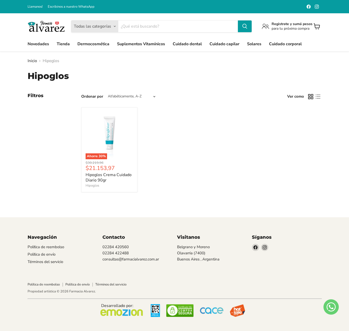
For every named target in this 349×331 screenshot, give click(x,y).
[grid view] (310, 96)
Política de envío (41, 254)
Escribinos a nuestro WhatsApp (71, 7)
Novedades (38, 44)
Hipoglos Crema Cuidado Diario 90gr (109, 177)
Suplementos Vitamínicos (141, 44)
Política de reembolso (46, 246)
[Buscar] (245, 26)
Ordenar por (92, 96)
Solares (254, 44)
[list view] (317, 96)
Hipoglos (92, 185)
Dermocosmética (93, 44)
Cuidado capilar (224, 44)
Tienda (63, 44)
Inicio (32, 61)
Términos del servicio (45, 261)
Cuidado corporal (285, 44)
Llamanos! (35, 7)
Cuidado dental (187, 44)
